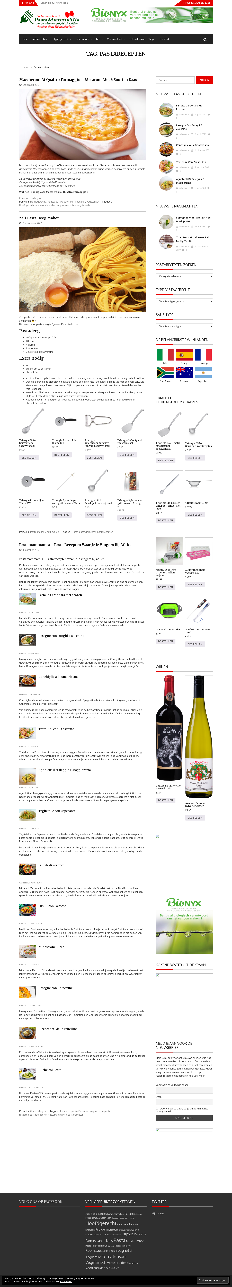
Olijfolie (127, 1234)
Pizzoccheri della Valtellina (58, 1029)
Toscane (79, 201)
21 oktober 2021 (202, 150)
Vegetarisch (92, 201)
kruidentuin (112, 1229)
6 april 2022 (200, 134)
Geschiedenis (106, 1218)
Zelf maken (53, 531)
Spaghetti (123, 1250)
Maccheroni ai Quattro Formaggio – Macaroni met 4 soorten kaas (78, 80)
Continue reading (30, 198)
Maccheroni (66, 201)
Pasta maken (37, 531)
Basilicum (97, 1213)
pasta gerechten (95, 1111)
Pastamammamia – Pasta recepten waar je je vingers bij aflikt (75, 545)
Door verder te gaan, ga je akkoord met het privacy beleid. (182, 1110)
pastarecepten (68, 205)
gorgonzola (129, 1218)
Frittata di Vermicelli (53, 865)
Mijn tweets (158, 1213)
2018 (87, 1214)
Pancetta (140, 1234)
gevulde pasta (118, 1218)
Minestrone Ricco (51, 947)
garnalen (95, 1218)
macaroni (40, 205)
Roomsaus (93, 1250)
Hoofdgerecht (38, 201)
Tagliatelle (93, 1257)
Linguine (89, 1234)
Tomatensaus (114, 1256)
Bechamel (108, 1213)
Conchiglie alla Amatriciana (58, 677)
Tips (98, 39)
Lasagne (134, 1229)
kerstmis (133, 1224)
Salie (105, 1250)
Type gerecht (61, 39)
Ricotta (118, 1245)
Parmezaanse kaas (99, 1241)
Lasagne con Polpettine (56, 988)
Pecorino (130, 1241)
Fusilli (88, 1218)
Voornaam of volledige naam (172, 1084)
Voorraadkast (114, 39)
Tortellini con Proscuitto (56, 729)
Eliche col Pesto (50, 1070)
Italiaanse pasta (69, 1111)
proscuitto (108, 1245)
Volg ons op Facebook (41, 1202)
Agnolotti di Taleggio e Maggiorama (65, 770)
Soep (112, 1250)
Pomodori (97, 1245)
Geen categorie (38, 1111)
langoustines (124, 1230)
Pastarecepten (39, 39)
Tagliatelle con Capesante (57, 811)
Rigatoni (126, 1245)
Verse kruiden (117, 1263)
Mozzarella (116, 1234)
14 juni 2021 (200, 188)
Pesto (88, 1245)
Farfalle (129, 1213)
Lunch (96, 1234)
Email (159, 1096)
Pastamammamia (57, 1114)
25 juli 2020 (200, 226)
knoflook (90, 1229)
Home (24, 39)
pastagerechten (87, 531)
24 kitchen (73, 324)
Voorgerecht (132, 1263)
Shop (151, 39)
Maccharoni (53, 205)
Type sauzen (82, 39)
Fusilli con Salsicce (52, 906)
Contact (164, 39)
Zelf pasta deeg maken (39, 218)
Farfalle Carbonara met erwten (60, 595)
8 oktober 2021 (202, 167)
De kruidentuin (137, 39)
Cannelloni (119, 1214)
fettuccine (138, 1214)
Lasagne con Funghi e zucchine (61, 636)
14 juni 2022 (200, 114)
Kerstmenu (123, 1224)
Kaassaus (53, 201)
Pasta (75, 531)
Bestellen (29, 457)
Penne (140, 1241)
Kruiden (101, 1229)
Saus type (164, 314)
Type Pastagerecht (173, 289)
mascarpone (105, 1234)
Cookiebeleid (66, 1281)
